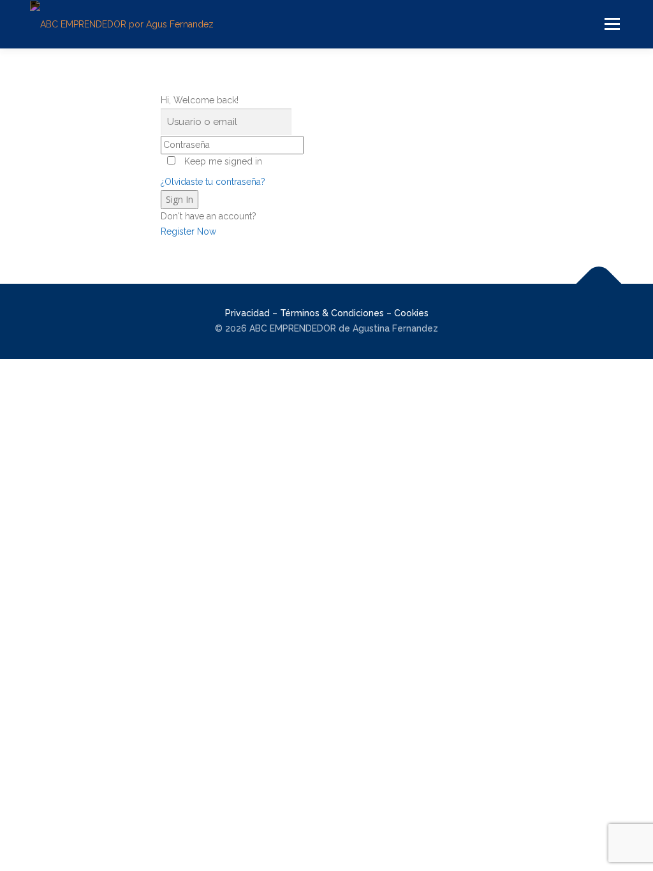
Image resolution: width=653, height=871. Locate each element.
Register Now (188, 231)
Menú (612, 23)
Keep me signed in (223, 161)
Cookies (411, 313)
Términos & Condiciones (332, 313)
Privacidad (247, 313)
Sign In (179, 199)
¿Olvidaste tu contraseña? (213, 182)
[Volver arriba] (599, 284)
